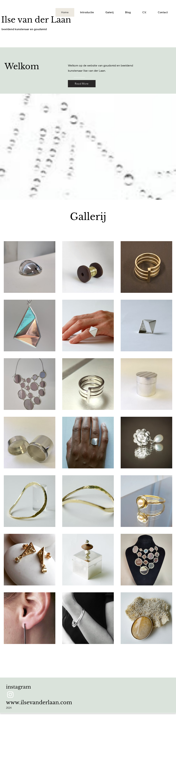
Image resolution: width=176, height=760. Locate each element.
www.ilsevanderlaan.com (39, 702)
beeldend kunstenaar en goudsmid (24, 29)
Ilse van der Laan (36, 20)
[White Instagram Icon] (10, 694)
